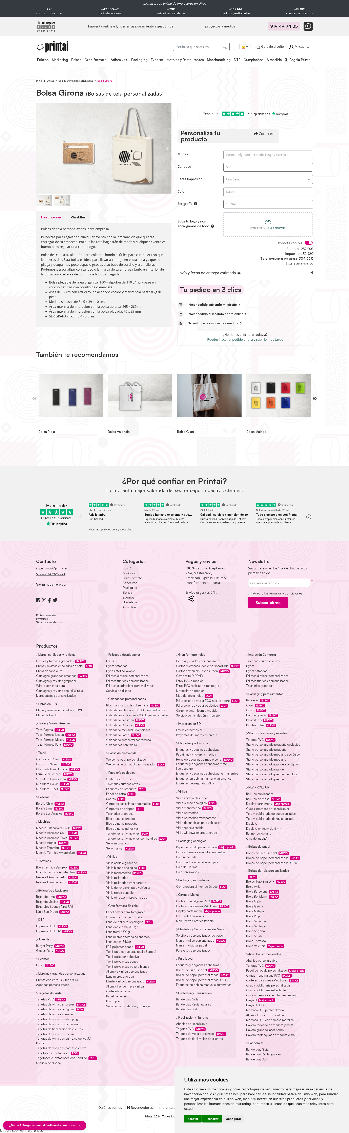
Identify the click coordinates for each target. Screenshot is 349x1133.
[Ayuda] (194, 203)
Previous (34, 399)
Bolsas (127, 592)
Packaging (130, 588)
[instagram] (44, 600)
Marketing (130, 573)
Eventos (128, 597)
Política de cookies (46, 615)
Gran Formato (132, 578)
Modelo (183, 154)
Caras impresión (190, 179)
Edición (128, 568)
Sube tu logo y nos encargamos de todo (193, 223)
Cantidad (184, 166)
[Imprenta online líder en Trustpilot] (46, 24)
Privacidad (42, 618)
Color (182, 191)
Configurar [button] (233, 1118)
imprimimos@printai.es (52, 568)
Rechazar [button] (212, 1118)
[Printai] (52, 46)
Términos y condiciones (49, 622)
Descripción (51, 217)
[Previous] (40, 148)
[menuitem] (43, 60)
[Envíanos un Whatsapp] (308, 26)
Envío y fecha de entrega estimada (207, 272)
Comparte (267, 133)
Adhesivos (130, 583)
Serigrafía (185, 203)
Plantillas (78, 217)
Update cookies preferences (21, 1130)
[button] (238, 272)
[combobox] (244, 46)
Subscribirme (268, 602)
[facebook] (49, 600)
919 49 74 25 (284, 26)
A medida (129, 607)
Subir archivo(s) (277, 228)
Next (315, 399)
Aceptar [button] (192, 1118)
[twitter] (55, 600)
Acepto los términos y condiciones (277, 593)
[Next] (167, 148)
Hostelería (130, 602)
